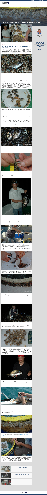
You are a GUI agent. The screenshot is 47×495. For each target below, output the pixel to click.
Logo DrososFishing (6, 3)
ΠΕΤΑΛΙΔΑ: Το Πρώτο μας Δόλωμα (21, 467)
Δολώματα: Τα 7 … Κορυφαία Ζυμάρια (39, 40)
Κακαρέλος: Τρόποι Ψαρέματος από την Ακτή (22, 474)
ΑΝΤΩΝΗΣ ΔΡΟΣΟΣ (39, 35)
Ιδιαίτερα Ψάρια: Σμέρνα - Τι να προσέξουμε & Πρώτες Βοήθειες (40, 43)
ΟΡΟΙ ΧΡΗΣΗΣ (40, 0)
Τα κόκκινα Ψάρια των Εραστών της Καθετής (39, 46)
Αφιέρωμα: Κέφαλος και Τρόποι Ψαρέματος (40, 49)
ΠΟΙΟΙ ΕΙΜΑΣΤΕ (32, 0)
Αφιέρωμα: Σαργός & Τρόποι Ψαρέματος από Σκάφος (21, 480)
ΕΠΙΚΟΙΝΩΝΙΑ (43, 0)
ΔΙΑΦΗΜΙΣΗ (36, 0)
